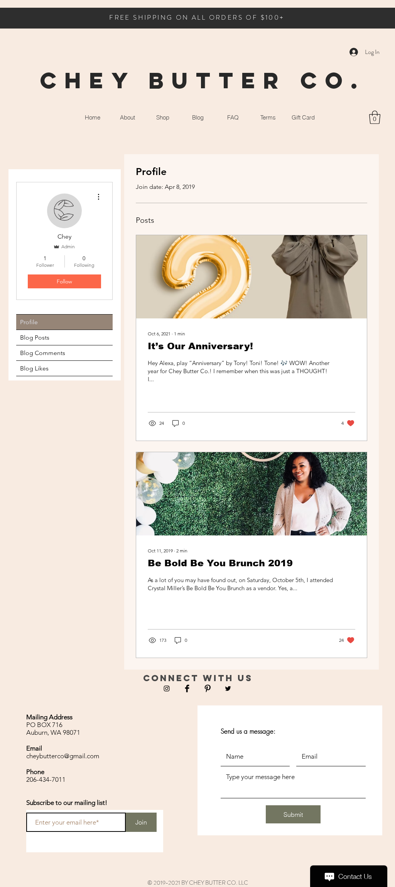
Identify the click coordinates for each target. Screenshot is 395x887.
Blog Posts (34, 337)
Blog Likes (34, 368)
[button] (374, 117)
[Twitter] (228, 688)
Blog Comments (42, 353)
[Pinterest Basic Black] (207, 688)
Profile (29, 322)
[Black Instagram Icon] (166, 688)
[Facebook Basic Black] (187, 688)
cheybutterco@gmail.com (62, 756)
